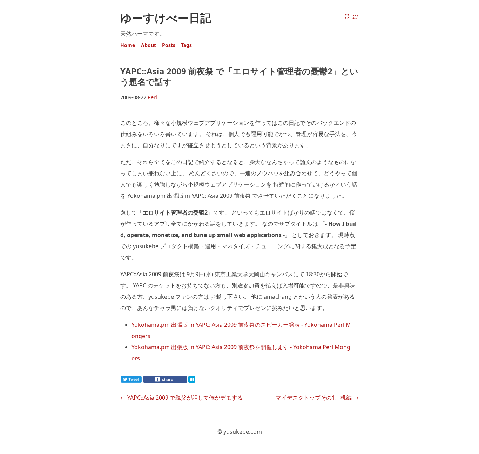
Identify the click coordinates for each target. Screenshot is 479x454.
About (148, 45)
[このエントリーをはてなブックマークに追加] (203, 381)
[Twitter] (355, 17)
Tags (186, 45)
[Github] (346, 17)
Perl (152, 97)
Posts (168, 45)
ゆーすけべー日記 (165, 17)
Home (127, 45)
